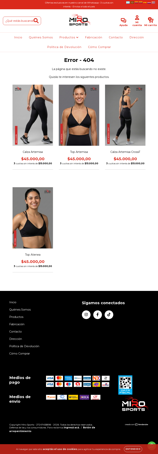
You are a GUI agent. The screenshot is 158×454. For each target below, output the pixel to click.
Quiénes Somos (41, 37)
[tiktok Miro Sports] (17, 2)
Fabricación (93, 37)
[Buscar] (36, 20)
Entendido (133, 449)
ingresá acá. (72, 427)
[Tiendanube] (137, 425)
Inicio (18, 37)
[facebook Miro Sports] (11, 2)
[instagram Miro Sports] (6, 2)
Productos (67, 37)
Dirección (136, 37)
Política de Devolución (64, 47)
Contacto (116, 37)
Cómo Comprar (99, 47)
